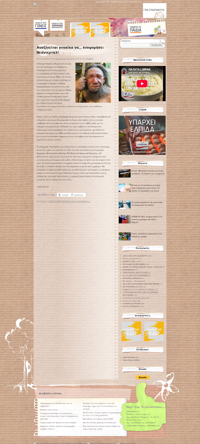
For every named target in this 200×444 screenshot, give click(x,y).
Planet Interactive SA (130, 357)
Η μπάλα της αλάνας (49, 409)
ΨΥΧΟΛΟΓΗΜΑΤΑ (131, 306)
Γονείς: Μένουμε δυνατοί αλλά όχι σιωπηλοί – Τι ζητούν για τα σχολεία (148, 172)
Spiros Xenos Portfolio (131, 360)
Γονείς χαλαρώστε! (131, 258)
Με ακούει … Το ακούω (132, 281)
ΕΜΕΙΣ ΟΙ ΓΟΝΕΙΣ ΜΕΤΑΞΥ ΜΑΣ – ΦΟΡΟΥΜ (142, 267)
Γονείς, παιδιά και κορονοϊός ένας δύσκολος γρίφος (146, 235)
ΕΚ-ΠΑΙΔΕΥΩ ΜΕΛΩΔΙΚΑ (134, 264)
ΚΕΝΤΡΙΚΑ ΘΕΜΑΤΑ (132, 278)
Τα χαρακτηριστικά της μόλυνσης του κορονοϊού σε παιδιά (146, 203)
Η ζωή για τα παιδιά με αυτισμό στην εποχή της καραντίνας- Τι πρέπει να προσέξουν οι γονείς (145, 188)
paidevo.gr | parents (49, 437)
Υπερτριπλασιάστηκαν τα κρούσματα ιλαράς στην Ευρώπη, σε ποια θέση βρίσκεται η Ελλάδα (59, 416)
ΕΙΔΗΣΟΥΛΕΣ (55, 201)
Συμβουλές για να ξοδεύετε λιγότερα (139, 289)
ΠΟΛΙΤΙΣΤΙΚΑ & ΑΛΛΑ (133, 286)
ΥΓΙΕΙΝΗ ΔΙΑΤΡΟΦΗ (131, 303)
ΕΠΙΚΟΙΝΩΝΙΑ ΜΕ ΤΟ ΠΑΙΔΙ (135, 272)
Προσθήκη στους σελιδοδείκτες (76, 201)
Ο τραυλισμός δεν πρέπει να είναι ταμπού (58, 422)
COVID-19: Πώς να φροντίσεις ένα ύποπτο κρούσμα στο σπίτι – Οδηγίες (146, 219)
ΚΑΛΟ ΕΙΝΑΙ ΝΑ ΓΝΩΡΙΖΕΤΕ (135, 275)
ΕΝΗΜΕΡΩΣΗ (129, 269)
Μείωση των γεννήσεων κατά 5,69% (98, 419)
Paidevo (89, 58)
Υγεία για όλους (130, 300)
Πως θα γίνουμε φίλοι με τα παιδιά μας (99, 422)
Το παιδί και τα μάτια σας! (134, 298)
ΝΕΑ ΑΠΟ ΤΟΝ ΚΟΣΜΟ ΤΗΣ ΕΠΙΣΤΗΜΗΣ (141, 284)
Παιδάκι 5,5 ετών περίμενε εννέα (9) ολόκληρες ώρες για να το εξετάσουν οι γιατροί (100, 406)
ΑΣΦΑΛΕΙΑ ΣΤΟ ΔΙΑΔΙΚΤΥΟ (135, 255)
